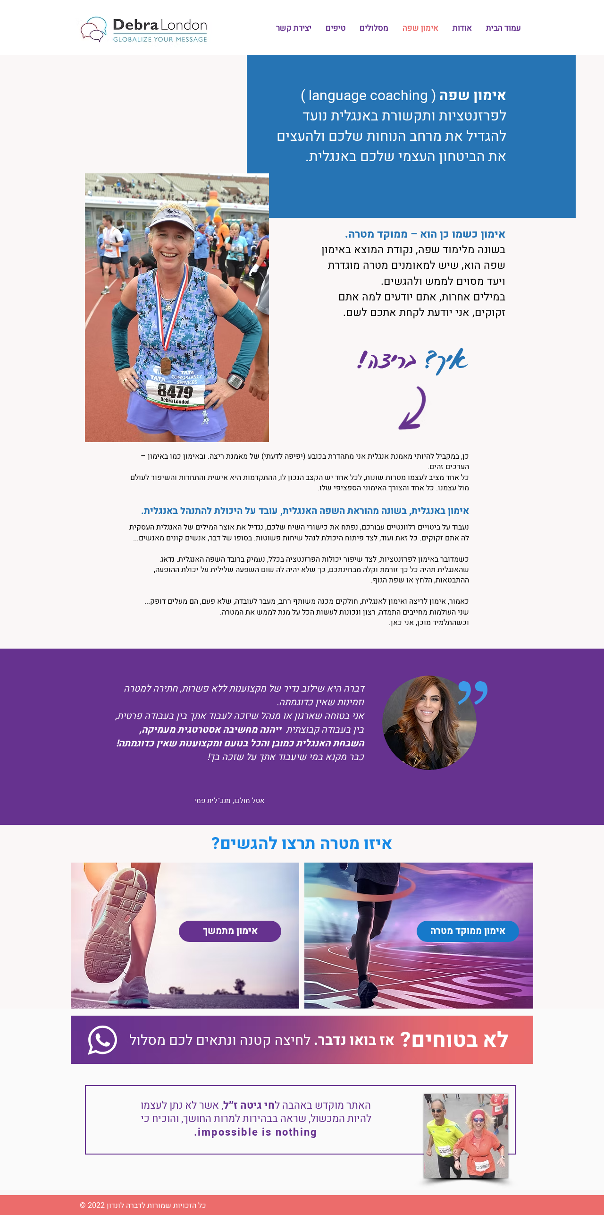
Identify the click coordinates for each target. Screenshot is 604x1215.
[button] (373, 28)
